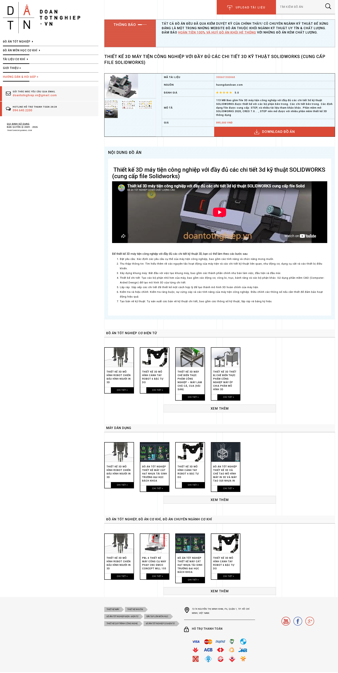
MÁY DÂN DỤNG (118, 428)
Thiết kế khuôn (135, 609)
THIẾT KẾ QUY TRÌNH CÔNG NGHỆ (122, 623)
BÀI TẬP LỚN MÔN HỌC (157, 616)
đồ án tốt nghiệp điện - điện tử (122, 616)
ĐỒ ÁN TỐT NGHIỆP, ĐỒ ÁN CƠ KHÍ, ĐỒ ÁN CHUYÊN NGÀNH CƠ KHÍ (159, 519)
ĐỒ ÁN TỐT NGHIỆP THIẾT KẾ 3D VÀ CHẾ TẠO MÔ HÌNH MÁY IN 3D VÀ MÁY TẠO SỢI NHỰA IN (225, 473)
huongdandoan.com (229, 84)
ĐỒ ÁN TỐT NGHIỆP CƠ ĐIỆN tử (131, 333)
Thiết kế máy (113, 609)
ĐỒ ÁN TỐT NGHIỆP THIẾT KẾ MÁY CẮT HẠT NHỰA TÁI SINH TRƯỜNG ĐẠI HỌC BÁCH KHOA (154, 473)
